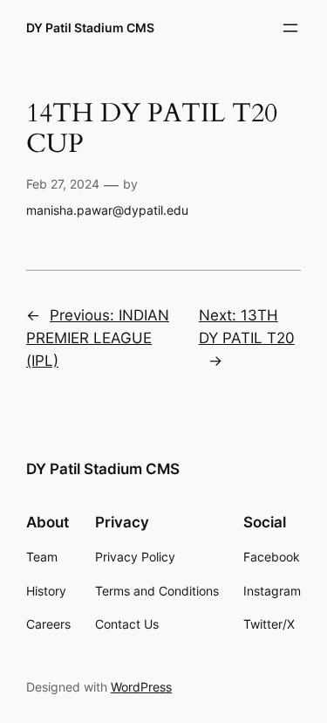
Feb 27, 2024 (62, 183)
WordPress (141, 686)
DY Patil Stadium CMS (90, 27)
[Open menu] (290, 27)
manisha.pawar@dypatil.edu (107, 210)
